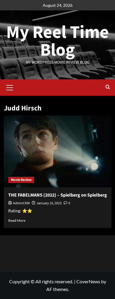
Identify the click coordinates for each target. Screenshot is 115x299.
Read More (16, 220)
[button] (10, 86)
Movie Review (21, 179)
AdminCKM (21, 203)
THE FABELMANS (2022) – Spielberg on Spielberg (57, 195)
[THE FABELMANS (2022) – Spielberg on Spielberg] (57, 151)
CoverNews (88, 281)
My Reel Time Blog (57, 41)
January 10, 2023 (49, 203)
